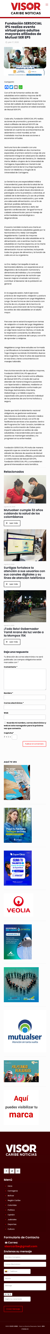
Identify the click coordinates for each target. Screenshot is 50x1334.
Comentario (10, 667)
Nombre (8, 693)
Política (11, 1210)
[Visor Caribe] (25, 8)
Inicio (10, 1186)
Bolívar (11, 1195)
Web (6, 713)
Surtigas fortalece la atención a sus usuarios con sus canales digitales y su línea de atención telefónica (24, 573)
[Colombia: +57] (6, 1271)
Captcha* (9, 733)
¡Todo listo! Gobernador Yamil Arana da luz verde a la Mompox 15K (24, 632)
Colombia (12, 1205)
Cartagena (13, 1190)
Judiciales (12, 1219)
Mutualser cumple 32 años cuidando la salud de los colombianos (23, 513)
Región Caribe (14, 1200)
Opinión (11, 1214)
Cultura (11, 1229)
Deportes (12, 1224)
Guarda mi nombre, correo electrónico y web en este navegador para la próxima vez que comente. (25, 725)
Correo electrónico (14, 703)
